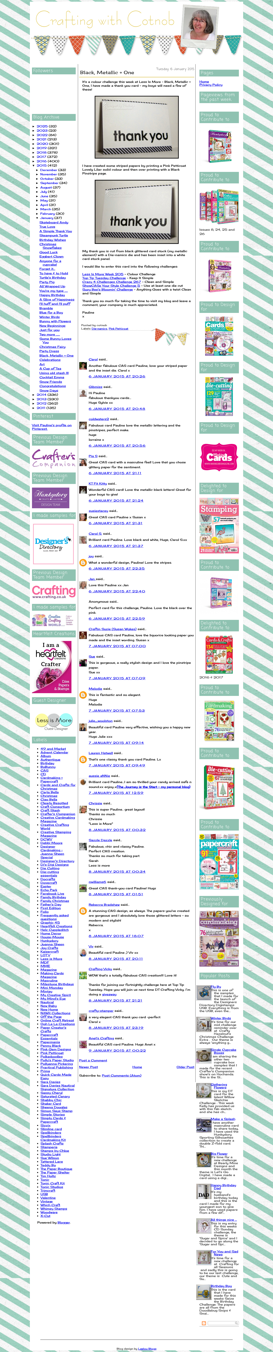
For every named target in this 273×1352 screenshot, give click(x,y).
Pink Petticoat (52, 1053)
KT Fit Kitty (98, 483)
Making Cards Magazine (52, 975)
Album (46, 756)
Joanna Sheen (52, 944)
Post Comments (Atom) (121, 1075)
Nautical (47, 1002)
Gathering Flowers (219, 1086)
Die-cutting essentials (50, 873)
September (50, 183)
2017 (42, 156)
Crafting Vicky (100, 969)
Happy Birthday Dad (223, 1186)
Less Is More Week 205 (102, 274)
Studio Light (51, 1154)
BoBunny (48, 767)
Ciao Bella (49, 799)
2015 (42, 165)
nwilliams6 (97, 882)
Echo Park (49, 890)
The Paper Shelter (55, 1172)
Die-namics (99, 328)
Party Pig (46, 282)
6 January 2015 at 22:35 (117, 568)
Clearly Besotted (54, 803)
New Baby (49, 1006)
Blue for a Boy (51, 312)
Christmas (49, 796)
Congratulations (52, 386)
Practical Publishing (57, 1067)
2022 (43, 135)
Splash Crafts (52, 1143)
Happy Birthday (52, 295)
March (46, 209)
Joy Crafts (49, 948)
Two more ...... (49, 334)
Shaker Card (51, 1103)
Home (137, 1067)
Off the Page (51, 1016)
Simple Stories (53, 1114)
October (47, 178)
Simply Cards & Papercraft (53, 1119)
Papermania (50, 1042)
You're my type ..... (53, 290)
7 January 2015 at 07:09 (117, 678)
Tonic (45, 1179)
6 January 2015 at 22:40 (117, 591)
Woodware (49, 1212)
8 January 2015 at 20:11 (116, 958)
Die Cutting (50, 868)
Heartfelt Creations (56, 926)
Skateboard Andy (53, 222)
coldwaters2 (99, 419)
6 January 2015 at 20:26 (117, 376)
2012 (42, 403)
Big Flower (219, 1153)
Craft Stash (50, 810)
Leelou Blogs (147, 1348)
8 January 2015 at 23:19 (116, 1027)
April (44, 205)
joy (91, 556)
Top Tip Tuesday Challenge (104, 278)
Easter (46, 886)
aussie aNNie (99, 776)
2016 (42, 161)
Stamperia (49, 1147)
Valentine (48, 1197)
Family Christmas (55, 901)
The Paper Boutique (56, 1169)
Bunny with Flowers (55, 321)
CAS (44, 770)
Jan (92, 579)
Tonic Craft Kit (53, 1183)
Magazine (49, 969)
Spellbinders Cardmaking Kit (53, 1138)
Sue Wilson (50, 1158)
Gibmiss (95, 387)
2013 (42, 399)
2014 (42, 394)
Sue (92, 656)
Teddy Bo (48, 1165)
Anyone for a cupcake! (50, 262)
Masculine (49, 980)
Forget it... (47, 269)
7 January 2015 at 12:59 (116, 793)
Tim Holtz (48, 1176)
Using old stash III (54, 373)
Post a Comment (93, 1060)
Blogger (64, 1222)
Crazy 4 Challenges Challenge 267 (111, 282)
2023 (43, 130)
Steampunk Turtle (53, 235)
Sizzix (46, 1125)
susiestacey (98, 511)
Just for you (49, 330)
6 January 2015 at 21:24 (116, 500)
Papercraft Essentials (49, 1036)
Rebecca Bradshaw (104, 904)
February (48, 213)
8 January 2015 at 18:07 (116, 936)
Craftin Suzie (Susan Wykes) (112, 629)
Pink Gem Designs (56, 1049)
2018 (42, 152)
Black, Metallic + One (56, 355)
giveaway (109, 994)
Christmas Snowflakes (50, 245)
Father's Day (51, 904)
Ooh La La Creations (58, 1024)
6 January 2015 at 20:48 (117, 408)
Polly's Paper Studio (57, 1060)
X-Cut (45, 1216)
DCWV (46, 839)
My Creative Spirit (56, 995)
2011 (41, 408)
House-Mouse (52, 937)
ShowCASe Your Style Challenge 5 (111, 285)
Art (42, 364)
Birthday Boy (221, 1286)
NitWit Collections (55, 1013)
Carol (93, 359)
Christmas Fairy (52, 346)
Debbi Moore (51, 843)
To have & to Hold (53, 273)
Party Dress (49, 351)
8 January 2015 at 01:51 (116, 894)
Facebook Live (52, 893)
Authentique (50, 759)
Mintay (46, 991)
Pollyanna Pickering (57, 1063)
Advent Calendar (54, 752)
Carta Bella (50, 792)
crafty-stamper (101, 1010)
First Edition (51, 908)
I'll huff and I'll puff (54, 303)
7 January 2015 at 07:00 (117, 646)
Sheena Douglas (54, 1107)
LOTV (45, 955)
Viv (91, 946)
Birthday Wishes (52, 240)
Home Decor (51, 933)
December (49, 170)
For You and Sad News (224, 1253)
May (44, 200)
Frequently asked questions (55, 917)
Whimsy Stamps (54, 1208)
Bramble (46, 308)
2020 (43, 143)
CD (43, 774)
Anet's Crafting (101, 1038)
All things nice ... (224, 1219)
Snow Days (48, 390)
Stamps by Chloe (55, 1150)
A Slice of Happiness (56, 299)
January (47, 218)
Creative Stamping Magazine (56, 833)
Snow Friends (50, 381)
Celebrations (50, 359)
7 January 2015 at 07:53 (117, 710)
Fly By (216, 986)
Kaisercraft (50, 951)
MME (45, 966)
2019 (42, 148)
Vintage (47, 1201)
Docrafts (48, 879)
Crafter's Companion (58, 814)
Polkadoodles (52, 1056)
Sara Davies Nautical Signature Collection (58, 1087)
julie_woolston (101, 721)
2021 (42, 139)
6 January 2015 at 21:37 (116, 546)
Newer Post (88, 1067)
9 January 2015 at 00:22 (117, 1050)
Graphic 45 (50, 922)
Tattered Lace (52, 1161)
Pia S (93, 456)
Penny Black (51, 1045)
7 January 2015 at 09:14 (116, 742)
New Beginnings (52, 325)
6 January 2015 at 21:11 (115, 473)
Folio (45, 911)
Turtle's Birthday (52, 277)
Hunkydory (49, 940)
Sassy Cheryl (51, 1092)
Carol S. (95, 533)
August (46, 187)
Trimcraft (48, 1190)
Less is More (51, 958)
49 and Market (53, 748)
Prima (45, 1071)
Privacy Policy (210, 84)
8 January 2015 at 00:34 (117, 871)
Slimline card (51, 1129)
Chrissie (95, 803)
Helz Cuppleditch (55, 930)
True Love (47, 226)
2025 (43, 126)
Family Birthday (53, 897)
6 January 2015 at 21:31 (115, 523)
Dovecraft (49, 882)
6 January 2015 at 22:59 (117, 618)
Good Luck (48, 252)
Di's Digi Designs (55, 864)
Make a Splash (223, 1119)
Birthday (47, 763)
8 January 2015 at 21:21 (115, 1000)
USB (44, 1194)
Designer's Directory (57, 861)
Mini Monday (52, 987)
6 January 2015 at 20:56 (117, 445)
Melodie (95, 688)
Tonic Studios (52, 1187)
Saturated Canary (55, 1096)
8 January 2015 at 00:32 (117, 830)
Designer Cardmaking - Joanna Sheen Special (52, 852)
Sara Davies (50, 1082)
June (44, 196)
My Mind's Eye (53, 998)
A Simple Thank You (55, 231)
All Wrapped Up (52, 286)
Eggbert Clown (51, 256)
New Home (49, 1009)
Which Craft (50, 1205)
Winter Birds (49, 317)
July (44, 191)
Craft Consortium (55, 806)
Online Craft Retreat (57, 1020)
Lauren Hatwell (101, 753)
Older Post (185, 1067)
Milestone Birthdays (57, 984)
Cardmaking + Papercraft (52, 779)
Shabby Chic (51, 1100)
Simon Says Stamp (57, 1111)
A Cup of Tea (50, 368)
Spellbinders (51, 1132)
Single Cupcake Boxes (223, 1051)
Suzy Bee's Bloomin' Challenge (107, 289)
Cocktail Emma (51, 377)
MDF (45, 962)
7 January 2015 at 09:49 (117, 765)
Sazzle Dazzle (100, 840)
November (49, 174)
